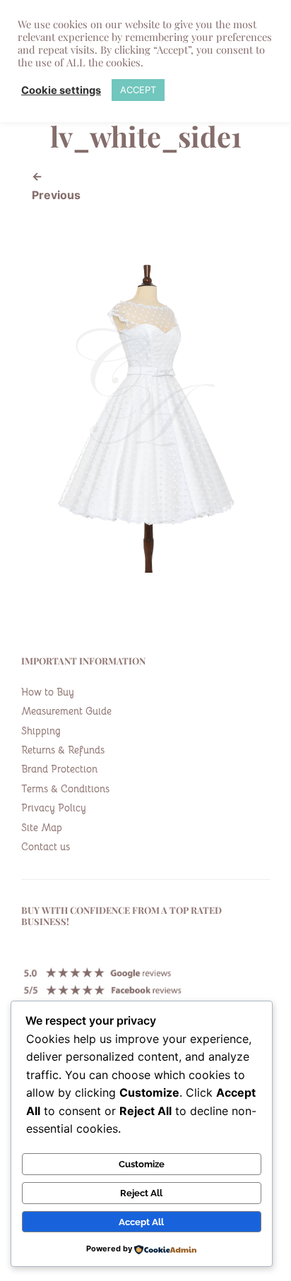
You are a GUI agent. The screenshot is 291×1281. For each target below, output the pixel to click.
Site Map (41, 827)
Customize (142, 1163)
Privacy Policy (53, 808)
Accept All (141, 1221)
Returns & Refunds (63, 750)
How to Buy (47, 692)
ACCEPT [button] (138, 89)
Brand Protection (59, 769)
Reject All (141, 1192)
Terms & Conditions (65, 788)
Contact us (45, 846)
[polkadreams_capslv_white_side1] (145, 568)
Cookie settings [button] (61, 90)
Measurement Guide (66, 711)
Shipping (41, 731)
